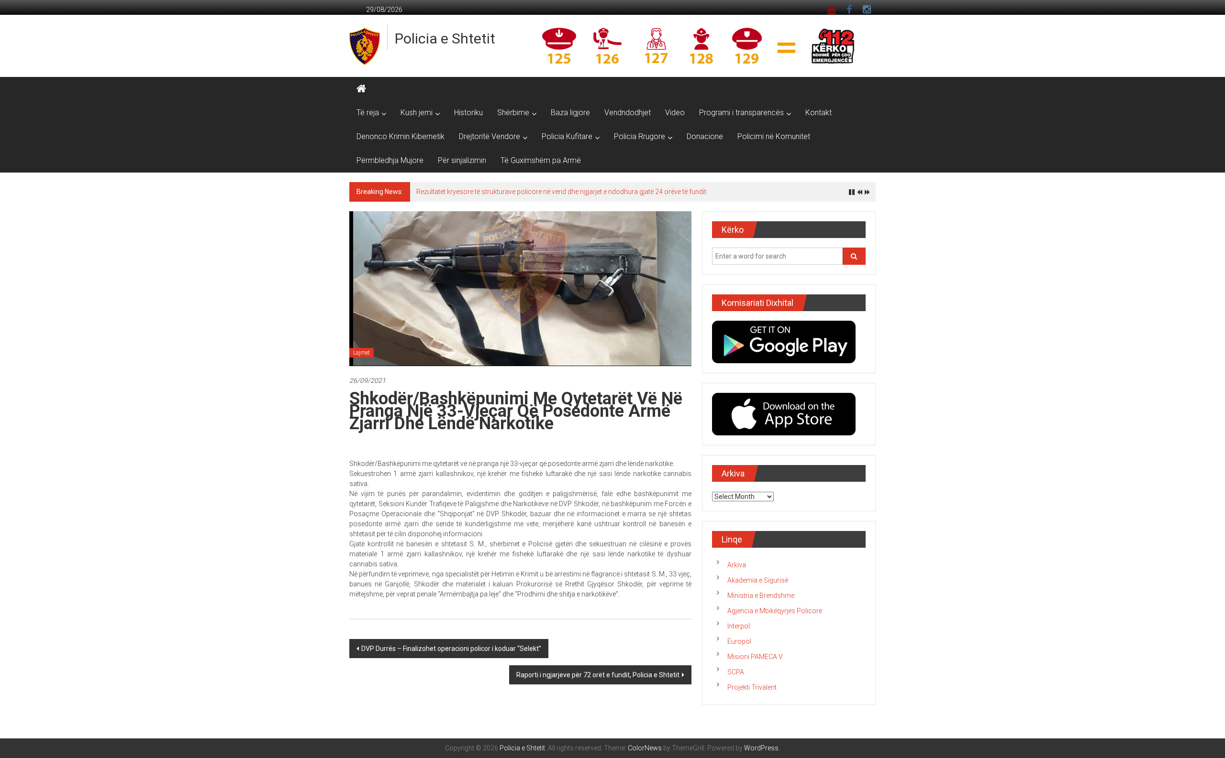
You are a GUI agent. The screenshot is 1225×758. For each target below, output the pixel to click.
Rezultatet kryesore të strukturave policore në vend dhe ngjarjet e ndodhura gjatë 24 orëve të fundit (561, 191)
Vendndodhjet (627, 112)
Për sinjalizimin (462, 160)
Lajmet (361, 352)
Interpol (738, 626)
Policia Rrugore (639, 136)
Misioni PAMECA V (755, 657)
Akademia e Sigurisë (757, 580)
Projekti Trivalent (752, 687)
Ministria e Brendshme (760, 595)
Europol (739, 641)
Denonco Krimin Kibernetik (400, 136)
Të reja (367, 112)
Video (675, 112)
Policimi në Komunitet (773, 136)
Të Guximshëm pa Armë (541, 160)
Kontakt (818, 112)
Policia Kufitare (567, 136)
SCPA (735, 672)
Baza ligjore (570, 112)
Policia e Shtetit (445, 38)
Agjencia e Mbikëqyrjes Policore (774, 611)
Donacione (705, 136)
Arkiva (736, 565)
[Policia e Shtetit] (361, 89)
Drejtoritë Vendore (489, 136)
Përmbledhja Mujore (389, 160)
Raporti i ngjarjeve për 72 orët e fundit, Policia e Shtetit (597, 675)
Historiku (468, 112)
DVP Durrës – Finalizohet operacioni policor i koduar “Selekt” (451, 648)
